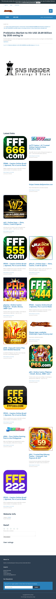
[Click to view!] (28, 71)
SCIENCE (9, 517)
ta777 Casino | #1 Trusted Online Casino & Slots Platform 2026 (39, 147)
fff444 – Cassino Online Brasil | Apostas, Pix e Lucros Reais (40, 306)
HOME (7, 17)
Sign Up (6, 5)
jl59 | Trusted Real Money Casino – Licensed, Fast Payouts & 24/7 (39, 456)
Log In (11, 5)
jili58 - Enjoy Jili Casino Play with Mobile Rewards (14, 349)
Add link (15, 17)
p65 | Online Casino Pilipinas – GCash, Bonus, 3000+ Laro (40, 373)
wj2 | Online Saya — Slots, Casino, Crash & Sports (13, 223)
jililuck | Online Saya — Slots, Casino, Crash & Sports (40, 265)
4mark (32, 594)
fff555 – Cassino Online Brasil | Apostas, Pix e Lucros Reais (14, 265)
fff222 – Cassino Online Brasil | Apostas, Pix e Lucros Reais (14, 498)
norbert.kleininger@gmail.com (9, 574)
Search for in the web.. (21, 45)
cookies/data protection (28, 2)
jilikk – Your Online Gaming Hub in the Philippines (14, 437)
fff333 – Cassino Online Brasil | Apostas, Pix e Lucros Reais (14, 414)
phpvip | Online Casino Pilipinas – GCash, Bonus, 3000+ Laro (13, 306)
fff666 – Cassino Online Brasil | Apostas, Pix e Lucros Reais (14, 164)
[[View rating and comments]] (8, 172)
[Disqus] (28, 113)
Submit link (17, 5)
